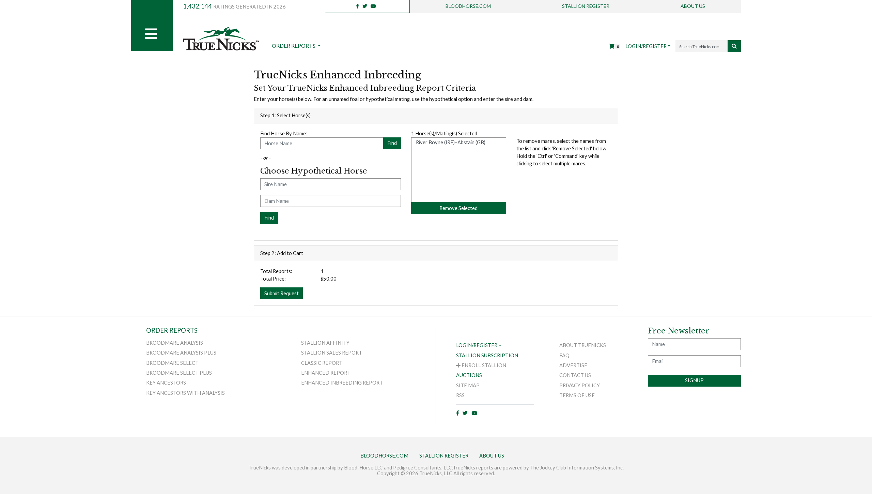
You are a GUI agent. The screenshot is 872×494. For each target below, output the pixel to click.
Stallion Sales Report (331, 353)
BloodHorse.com (468, 6)
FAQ (564, 355)
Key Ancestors (166, 383)
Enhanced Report (326, 373)
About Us (693, 6)
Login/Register (646, 46)
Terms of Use (577, 395)
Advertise (573, 365)
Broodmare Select (172, 363)
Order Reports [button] (294, 45)
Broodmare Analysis (174, 343)
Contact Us (575, 375)
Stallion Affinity (325, 343)
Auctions (469, 375)
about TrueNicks (582, 345)
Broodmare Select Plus (179, 373)
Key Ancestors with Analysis (185, 393)
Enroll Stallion (483, 365)
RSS (460, 395)
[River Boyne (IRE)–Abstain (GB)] (458, 142)
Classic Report (321, 363)
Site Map (468, 385)
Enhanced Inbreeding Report (342, 383)
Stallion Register (585, 6)
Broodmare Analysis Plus (181, 353)
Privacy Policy (579, 385)
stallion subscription (487, 355)
